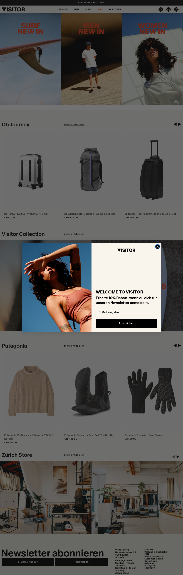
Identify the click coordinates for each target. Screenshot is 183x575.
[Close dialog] (157, 246)
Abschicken (126, 323)
